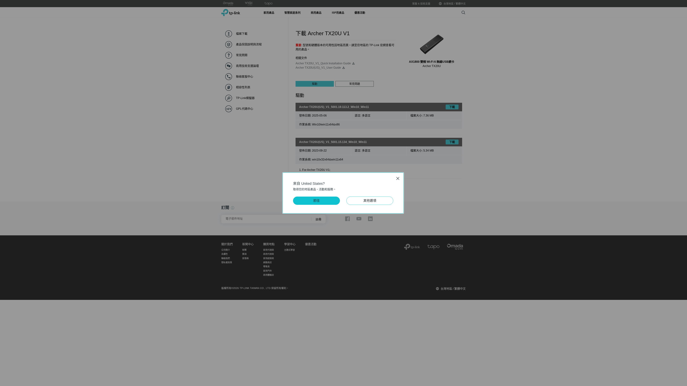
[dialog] (343, 193)
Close (398, 178)
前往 (316, 200)
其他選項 (369, 200)
